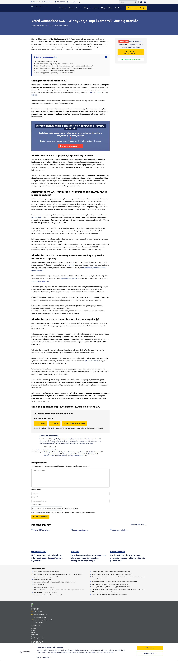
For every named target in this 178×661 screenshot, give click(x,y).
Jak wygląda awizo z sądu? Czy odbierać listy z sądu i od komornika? (55, 582)
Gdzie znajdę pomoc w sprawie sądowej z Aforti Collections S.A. (56, 73)
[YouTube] (144, 2)
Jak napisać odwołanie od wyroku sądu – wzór (106, 592)
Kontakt (118, 8)
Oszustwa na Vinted (40, 584)
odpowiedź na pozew (69, 278)
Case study (57, 452)
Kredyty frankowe (81, 452)
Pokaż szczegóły (43, 657)
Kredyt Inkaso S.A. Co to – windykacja (45, 592)
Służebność (82, 454)
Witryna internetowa (70, 508)
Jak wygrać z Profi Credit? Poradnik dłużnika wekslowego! (110, 584)
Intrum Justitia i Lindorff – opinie (44, 587)
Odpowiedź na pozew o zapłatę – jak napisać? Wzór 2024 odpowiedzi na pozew (59, 590)
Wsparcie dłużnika (49, 455)
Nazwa (34, 497)
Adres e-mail (37, 504)
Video (110, 8)
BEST (99, 92)
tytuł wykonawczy (91, 361)
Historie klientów (68, 452)
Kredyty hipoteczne (94, 452)
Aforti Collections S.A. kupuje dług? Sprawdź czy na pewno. (54, 64)
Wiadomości (91, 454)
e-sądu (71, 265)
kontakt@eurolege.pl (40, 614)
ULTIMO (34, 95)
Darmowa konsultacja (136, 8)
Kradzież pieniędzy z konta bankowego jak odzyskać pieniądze (111, 571)
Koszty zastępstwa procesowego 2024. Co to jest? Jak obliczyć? (112, 574)
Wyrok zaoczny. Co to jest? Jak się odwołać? (48, 595)
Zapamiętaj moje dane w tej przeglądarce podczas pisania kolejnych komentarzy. (64, 512)
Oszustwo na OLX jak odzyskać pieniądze (46, 571)
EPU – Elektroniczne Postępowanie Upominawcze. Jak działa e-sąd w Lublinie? (58, 574)
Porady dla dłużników (44, 450)
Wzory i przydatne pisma (76, 455)
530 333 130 (38, 612)
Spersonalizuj (149, 653)
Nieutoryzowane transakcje (52, 454)
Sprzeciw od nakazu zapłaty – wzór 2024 (46, 577)
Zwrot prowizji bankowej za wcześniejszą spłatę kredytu (109, 594)
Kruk (92, 92)
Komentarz (36, 490)
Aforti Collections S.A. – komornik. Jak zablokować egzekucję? (55, 70)
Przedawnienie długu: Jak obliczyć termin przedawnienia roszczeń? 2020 (114, 581)
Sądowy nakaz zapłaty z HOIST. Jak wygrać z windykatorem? (111, 587)
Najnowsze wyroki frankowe (42, 579)
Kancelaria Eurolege (38, 25)
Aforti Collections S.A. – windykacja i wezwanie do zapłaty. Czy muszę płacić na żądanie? (64, 66)
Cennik (71, 8)
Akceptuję (150, 648)
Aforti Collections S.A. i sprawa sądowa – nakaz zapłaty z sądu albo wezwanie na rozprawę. (65, 68)
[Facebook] (141, 2)
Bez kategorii (48, 452)
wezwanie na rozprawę (40, 281)
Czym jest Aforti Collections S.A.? (46, 61)
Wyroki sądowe (56, 450)
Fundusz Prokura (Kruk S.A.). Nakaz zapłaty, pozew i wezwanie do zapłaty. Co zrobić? (118, 589)
